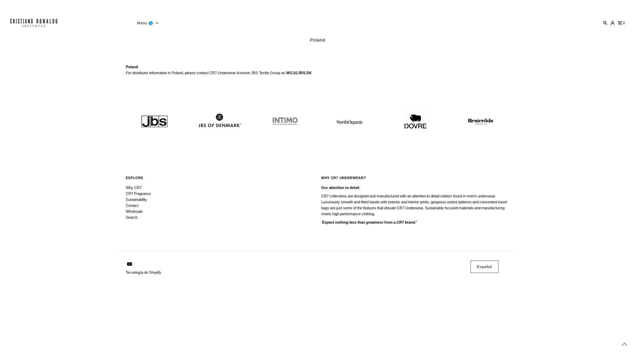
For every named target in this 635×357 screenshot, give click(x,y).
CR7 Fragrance (138, 193)
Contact (132, 205)
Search (131, 217)
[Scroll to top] (624, 344)
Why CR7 (134, 187)
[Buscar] (605, 22)
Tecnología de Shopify (143, 272)
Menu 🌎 (145, 23)
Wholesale (134, 211)
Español (484, 267)
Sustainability (136, 199)
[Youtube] (6, 6)
